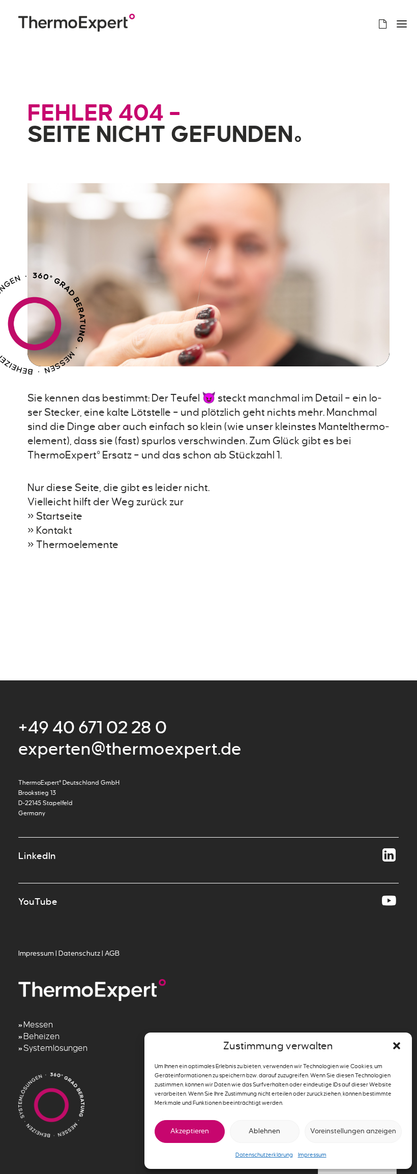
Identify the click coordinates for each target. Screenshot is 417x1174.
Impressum (312, 1155)
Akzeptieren (189, 1131)
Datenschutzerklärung (264, 1155)
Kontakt (54, 530)
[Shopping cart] (378, 23)
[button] (397, 1046)
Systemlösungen (55, 1048)
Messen (38, 1024)
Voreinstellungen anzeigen (353, 1131)
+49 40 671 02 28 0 (92, 727)
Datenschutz (79, 953)
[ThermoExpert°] (76, 24)
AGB (112, 953)
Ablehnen (264, 1131)
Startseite (59, 516)
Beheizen (41, 1036)
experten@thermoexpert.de (130, 748)
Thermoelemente (77, 544)
